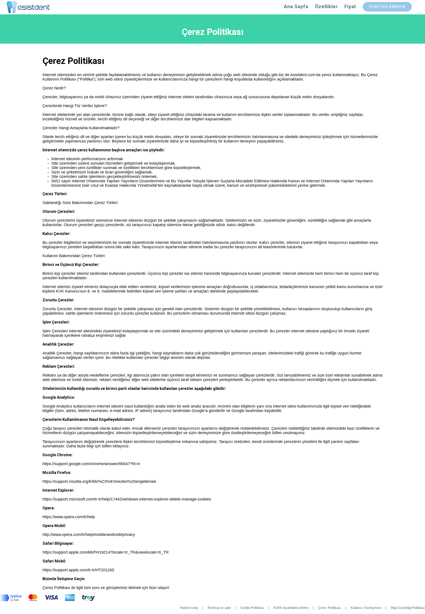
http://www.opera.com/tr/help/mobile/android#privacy (88, 534)
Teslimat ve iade (219, 608)
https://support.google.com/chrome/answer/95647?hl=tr (91, 464)
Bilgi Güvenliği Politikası (408, 608)
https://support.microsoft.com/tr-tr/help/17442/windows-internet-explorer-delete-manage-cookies (126, 499)
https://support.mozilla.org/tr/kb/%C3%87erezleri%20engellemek (99, 481)
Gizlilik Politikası (252, 608)
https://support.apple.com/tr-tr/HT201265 (78, 570)
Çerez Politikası (329, 608)
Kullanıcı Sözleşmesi (366, 608)
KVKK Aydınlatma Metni (291, 608)
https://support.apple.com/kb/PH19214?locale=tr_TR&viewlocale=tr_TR (105, 552)
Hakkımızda (189, 608)
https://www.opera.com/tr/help (68, 517)
